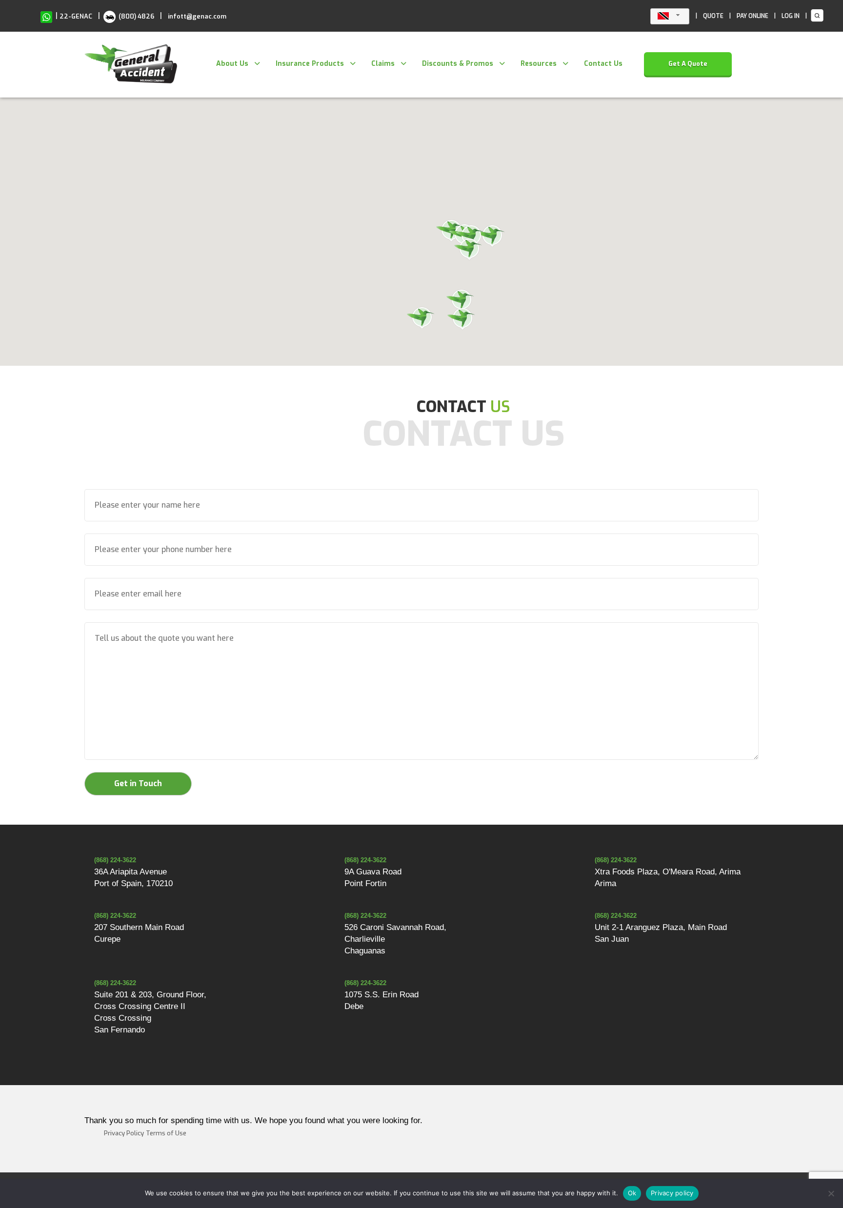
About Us (232, 63)
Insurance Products (310, 63)
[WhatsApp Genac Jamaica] (46, 16)
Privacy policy (672, 1193)
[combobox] (669, 16)
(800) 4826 (135, 16)
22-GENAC (76, 16)
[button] (491, 237)
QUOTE (713, 16)
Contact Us (603, 63)
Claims (383, 63)
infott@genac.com (197, 16)
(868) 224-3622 (115, 860)
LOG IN (791, 16)
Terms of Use (166, 1133)
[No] (831, 1193)
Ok (632, 1193)
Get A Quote (687, 63)
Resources (539, 63)
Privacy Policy (124, 1133)
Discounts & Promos (457, 63)
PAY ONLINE (752, 16)
